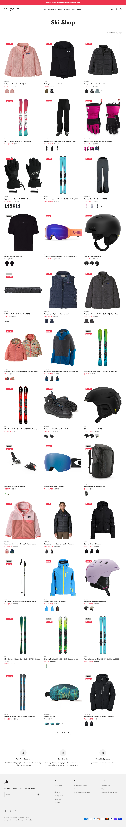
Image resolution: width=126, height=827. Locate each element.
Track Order (58, 785)
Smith (45, 254)
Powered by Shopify (23, 818)
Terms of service (18, 820)
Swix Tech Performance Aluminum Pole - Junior (20, 601)
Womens (67, 9)
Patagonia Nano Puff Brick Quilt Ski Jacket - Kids (101, 314)
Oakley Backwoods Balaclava (54, 84)
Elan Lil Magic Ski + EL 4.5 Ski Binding (17, 141)
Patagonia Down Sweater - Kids (95, 84)
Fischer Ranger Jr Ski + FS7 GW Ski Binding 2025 (101, 659)
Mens (60, 9)
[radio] (7, 91)
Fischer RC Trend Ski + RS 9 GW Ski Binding (20, 716)
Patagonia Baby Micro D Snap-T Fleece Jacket (20, 544)
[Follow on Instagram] (15, 811)
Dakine (6, 311)
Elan (5, 139)
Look (5, 484)
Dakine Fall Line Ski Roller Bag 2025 (17, 314)
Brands (79, 9)
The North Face (87, 139)
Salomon (86, 599)
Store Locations (78, 789)
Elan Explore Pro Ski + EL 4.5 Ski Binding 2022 (61, 659)
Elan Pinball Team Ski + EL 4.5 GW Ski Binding (100, 371)
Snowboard (52, 9)
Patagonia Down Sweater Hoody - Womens (59, 544)
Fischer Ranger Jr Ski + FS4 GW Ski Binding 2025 (61, 199)
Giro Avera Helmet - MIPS (93, 429)
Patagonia (6, 81)
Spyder (6, 196)
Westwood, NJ (105, 785)
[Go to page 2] (68, 732)
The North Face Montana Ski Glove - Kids (98, 141)
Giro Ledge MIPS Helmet (92, 256)
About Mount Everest (80, 785)
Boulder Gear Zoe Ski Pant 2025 (95, 199)
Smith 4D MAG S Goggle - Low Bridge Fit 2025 (60, 256)
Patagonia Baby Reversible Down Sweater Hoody (21, 371)
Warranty (57, 803)
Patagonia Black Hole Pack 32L (95, 486)
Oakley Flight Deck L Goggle (54, 486)
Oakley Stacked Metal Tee (13, 256)
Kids (73, 9)
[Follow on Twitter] (10, 811)
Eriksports (46, 426)
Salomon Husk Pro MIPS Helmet (95, 601)
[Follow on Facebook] (5, 811)
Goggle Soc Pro (49, 716)
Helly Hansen (47, 139)
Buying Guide (59, 796)
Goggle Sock (47, 714)
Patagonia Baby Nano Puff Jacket (15, 84)
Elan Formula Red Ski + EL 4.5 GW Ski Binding (20, 429)
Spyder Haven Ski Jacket (92, 544)
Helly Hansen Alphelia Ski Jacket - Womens (99, 716)
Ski (45, 9)
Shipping (57, 792)
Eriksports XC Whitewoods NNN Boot (57, 429)
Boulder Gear (87, 196)
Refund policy (28, 820)
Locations (104, 781)
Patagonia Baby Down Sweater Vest (56, 314)
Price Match (58, 799)
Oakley (45, 81)
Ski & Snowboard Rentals (82, 792)
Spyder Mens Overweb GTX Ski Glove (17, 199)
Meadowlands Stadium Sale (109, 792)
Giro (85, 254)
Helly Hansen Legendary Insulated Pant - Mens (60, 141)
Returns (57, 789)
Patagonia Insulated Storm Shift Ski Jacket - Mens (61, 371)
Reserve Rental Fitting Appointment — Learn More (63, 2)
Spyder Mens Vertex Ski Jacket (54, 601)
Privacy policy (8, 820)
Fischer (46, 196)
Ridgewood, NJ (105, 789)
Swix (5, 599)
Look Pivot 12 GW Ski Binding (14, 486)
